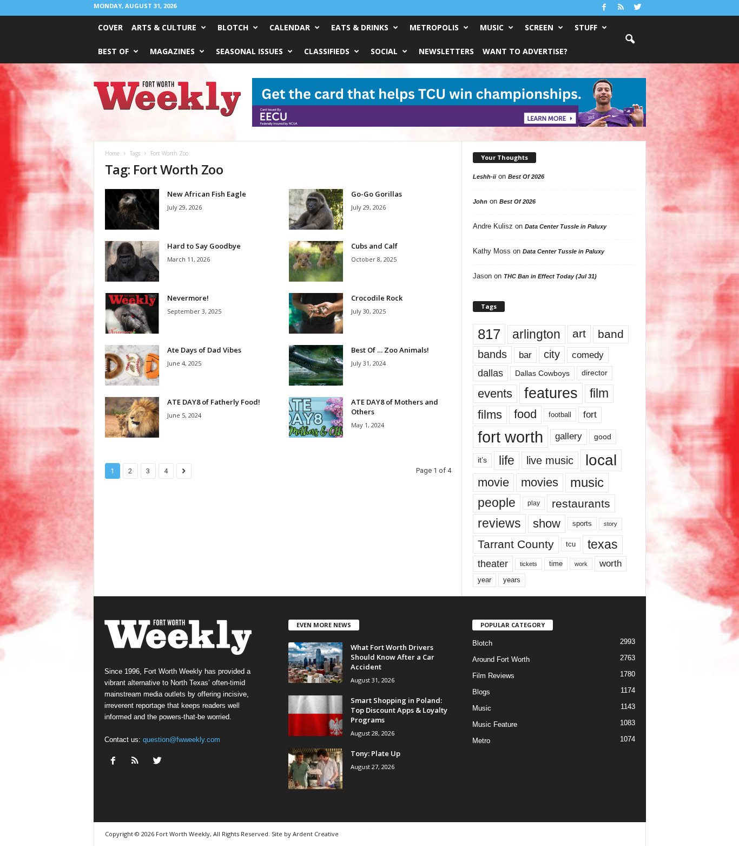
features (551, 393)
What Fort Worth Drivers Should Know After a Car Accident (392, 657)
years (511, 580)
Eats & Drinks (359, 27)
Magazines (172, 51)
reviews (499, 523)
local (601, 460)
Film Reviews (493, 676)
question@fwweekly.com (181, 740)
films (490, 414)
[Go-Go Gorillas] (316, 209)
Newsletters (446, 51)
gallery (568, 436)
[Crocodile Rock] (316, 313)
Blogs (481, 692)
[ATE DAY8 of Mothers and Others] (316, 417)
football (560, 415)
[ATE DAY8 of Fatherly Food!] (132, 417)
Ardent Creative (316, 834)
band (611, 334)
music (587, 482)
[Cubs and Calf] (316, 261)
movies (539, 482)
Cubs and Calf (374, 246)
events (495, 393)
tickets (528, 564)
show (546, 523)
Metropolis (434, 27)
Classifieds (326, 51)
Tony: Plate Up (375, 753)
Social (384, 51)
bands (492, 354)
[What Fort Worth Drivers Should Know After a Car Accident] (315, 662)
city (552, 354)
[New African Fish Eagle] (132, 209)
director (595, 373)
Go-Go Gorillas (376, 194)
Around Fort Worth (501, 659)
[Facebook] (604, 8)
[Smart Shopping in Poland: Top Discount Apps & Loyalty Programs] (315, 715)
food (525, 414)
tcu (571, 544)
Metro (481, 741)
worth (610, 563)
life (506, 460)
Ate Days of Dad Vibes (204, 350)
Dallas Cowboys (542, 373)
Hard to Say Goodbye (204, 246)
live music (549, 460)
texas (603, 544)
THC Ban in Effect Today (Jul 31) (550, 276)
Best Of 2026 (526, 176)
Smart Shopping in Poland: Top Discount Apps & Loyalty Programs (399, 710)
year (484, 580)
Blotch (232, 27)
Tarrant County (516, 544)
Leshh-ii (484, 176)
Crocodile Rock (377, 298)
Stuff (586, 27)
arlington (536, 334)
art (579, 333)
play (533, 503)
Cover (110, 27)
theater (493, 563)
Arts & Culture (163, 27)
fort (590, 414)
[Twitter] (637, 8)
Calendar (289, 27)
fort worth (510, 437)
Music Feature (494, 724)
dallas (490, 373)
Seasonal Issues (249, 51)
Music (492, 27)
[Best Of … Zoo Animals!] (316, 365)
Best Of (113, 51)
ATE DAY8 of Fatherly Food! (213, 402)
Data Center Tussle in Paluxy (565, 226)
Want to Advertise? (525, 51)
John (480, 201)
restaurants (581, 503)
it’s (482, 460)
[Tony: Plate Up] (315, 769)
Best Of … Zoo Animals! (390, 350)
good (602, 436)
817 (489, 334)
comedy (588, 354)
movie (493, 482)
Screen (539, 27)
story (610, 523)
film (599, 393)
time (556, 563)
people (497, 503)
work (581, 564)
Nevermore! (188, 298)
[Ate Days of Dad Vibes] (132, 365)
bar (525, 355)
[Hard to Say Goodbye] (132, 261)
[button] (630, 39)
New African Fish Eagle (206, 194)
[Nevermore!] (132, 313)
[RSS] (621, 8)
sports (582, 524)
